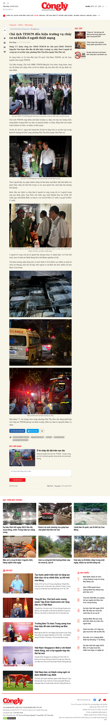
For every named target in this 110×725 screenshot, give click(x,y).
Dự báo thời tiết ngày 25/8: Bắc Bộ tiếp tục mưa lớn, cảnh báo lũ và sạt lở (93, 610)
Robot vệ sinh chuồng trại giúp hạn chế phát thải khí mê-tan (53, 528)
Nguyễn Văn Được (37, 437)
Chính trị (9, 15)
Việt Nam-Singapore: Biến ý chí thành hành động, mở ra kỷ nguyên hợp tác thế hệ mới (53, 650)
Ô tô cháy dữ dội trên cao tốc (51, 450)
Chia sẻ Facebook (18, 431)
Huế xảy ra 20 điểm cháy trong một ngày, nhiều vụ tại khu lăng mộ (89, 561)
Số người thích (67, 486)
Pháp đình (22, 15)
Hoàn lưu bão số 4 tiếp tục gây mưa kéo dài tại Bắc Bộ (94, 630)
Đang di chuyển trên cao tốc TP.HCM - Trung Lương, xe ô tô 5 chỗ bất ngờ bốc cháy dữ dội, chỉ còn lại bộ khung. (54, 456)
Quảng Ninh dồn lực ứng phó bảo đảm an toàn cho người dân (93, 621)
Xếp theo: (50, 486)
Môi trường (28, 25)
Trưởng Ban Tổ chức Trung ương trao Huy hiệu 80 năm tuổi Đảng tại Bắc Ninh (53, 626)
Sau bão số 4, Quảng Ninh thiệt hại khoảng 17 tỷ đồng (94, 638)
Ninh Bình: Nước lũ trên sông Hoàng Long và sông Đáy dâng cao (93, 579)
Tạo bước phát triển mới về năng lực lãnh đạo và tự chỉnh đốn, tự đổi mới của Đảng (52, 578)
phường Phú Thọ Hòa (20, 440)
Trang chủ (12, 25)
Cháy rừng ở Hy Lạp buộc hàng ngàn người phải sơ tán (96, 43)
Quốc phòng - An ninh (71, 15)
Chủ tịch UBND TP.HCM (21, 437)
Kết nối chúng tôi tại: (84, 700)
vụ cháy (48, 437)
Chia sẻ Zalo (33, 431)
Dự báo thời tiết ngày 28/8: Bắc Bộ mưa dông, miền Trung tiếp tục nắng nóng (19, 529)
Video (94, 15)
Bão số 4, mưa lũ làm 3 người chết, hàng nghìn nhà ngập (18, 561)
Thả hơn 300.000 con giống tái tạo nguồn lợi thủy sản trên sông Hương (94, 600)
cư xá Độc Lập (59, 437)
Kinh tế (55, 15)
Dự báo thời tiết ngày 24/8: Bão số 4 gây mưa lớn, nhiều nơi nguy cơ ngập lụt (93, 647)
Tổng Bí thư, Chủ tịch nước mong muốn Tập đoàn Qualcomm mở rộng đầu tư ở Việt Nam (52, 602)
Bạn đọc (89, 15)
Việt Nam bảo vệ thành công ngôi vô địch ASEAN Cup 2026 (52, 673)
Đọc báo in (8, 9)
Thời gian (57, 486)
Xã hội (36, 15)
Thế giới (61, 15)
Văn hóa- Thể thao (45, 15)
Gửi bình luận (17, 480)
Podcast (83, 15)
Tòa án (15, 15)
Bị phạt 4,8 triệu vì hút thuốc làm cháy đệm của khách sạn (97, 53)
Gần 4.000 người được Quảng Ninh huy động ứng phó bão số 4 (93, 589)
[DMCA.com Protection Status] (28, 718)
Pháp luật (30, 15)
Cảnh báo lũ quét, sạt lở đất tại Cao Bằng (89, 528)
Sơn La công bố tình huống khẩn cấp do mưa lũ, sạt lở (54, 561)
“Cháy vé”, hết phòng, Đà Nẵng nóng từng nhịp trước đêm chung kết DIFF (96, 34)
